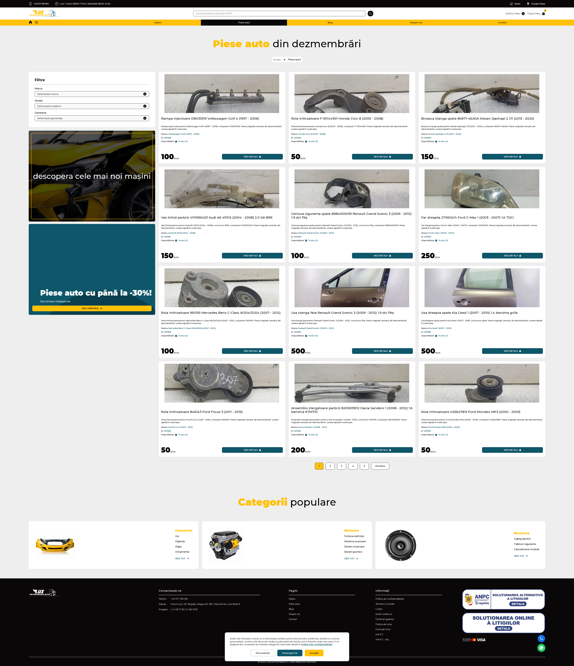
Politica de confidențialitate (389, 599)
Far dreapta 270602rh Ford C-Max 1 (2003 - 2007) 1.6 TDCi (467, 217)
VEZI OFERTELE (90, 308)
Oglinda (180, 541)
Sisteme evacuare (355, 541)
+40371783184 (41, 3)
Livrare (378, 609)
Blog (330, 22)
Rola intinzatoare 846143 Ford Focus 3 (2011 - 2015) (202, 412)
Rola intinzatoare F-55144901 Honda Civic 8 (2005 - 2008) (337, 118)
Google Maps (538, 3)
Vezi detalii (251, 156)
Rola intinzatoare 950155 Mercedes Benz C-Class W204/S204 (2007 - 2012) (221, 313)
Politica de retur (383, 624)
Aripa (178, 546)
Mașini (157, 22)
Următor (380, 466)
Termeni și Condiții (384, 604)
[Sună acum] (541, 638)
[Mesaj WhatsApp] (541, 648)
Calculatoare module (526, 549)
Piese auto (244, 22)
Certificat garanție (384, 619)
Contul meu (513, 13)
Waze (517, 3)
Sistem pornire (353, 551)
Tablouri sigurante (525, 544)
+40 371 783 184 (179, 599)
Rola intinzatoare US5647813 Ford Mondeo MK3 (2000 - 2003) (470, 412)
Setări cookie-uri (383, 614)
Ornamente (182, 551)
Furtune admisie (354, 536)
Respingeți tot (289, 653)
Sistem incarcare (354, 546)
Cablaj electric (522, 538)
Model (38, 100)
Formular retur (383, 629)
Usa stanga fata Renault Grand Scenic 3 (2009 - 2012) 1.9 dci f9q (342, 313)
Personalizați (263, 653)
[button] (36, 22)
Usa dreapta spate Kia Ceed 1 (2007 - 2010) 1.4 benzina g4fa (469, 313)
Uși (177, 536)
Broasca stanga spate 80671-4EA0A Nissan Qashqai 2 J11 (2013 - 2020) (477, 118)
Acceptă (314, 653)
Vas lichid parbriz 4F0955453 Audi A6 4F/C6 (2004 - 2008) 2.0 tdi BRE (217, 217)
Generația (40, 112)
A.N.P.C (379, 634)
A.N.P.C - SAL (382, 639)
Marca (38, 88)
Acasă (277, 59)
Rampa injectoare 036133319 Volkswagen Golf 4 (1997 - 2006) (210, 118)
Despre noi (416, 22)
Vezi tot (180, 558)
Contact (502, 22)
